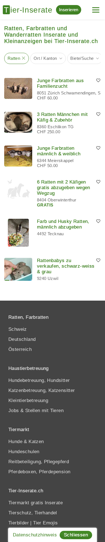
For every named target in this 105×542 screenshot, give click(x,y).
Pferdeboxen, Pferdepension (39, 471)
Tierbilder (18, 523)
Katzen (36, 441)
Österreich (20, 349)
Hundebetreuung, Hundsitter (39, 380)
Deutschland (22, 339)
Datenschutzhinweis (35, 535)
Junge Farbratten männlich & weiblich (59, 151)
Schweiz (17, 329)
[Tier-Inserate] (29, 10)
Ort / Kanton (45, 58)
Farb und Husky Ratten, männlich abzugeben (63, 224)
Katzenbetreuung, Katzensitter (41, 390)
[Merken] (98, 81)
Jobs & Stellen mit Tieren (36, 410)
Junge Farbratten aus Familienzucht (60, 83)
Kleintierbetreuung (28, 400)
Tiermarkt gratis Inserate (35, 502)
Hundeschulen (23, 451)
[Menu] (95, 7)
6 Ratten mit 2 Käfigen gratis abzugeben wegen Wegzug (63, 187)
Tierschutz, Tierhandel (32, 512)
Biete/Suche (82, 58)
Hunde (15, 441)
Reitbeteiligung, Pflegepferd (38, 461)
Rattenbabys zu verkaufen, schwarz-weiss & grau (66, 266)
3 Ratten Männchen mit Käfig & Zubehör (62, 117)
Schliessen (76, 535)
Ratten (14, 58)
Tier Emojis (45, 523)
